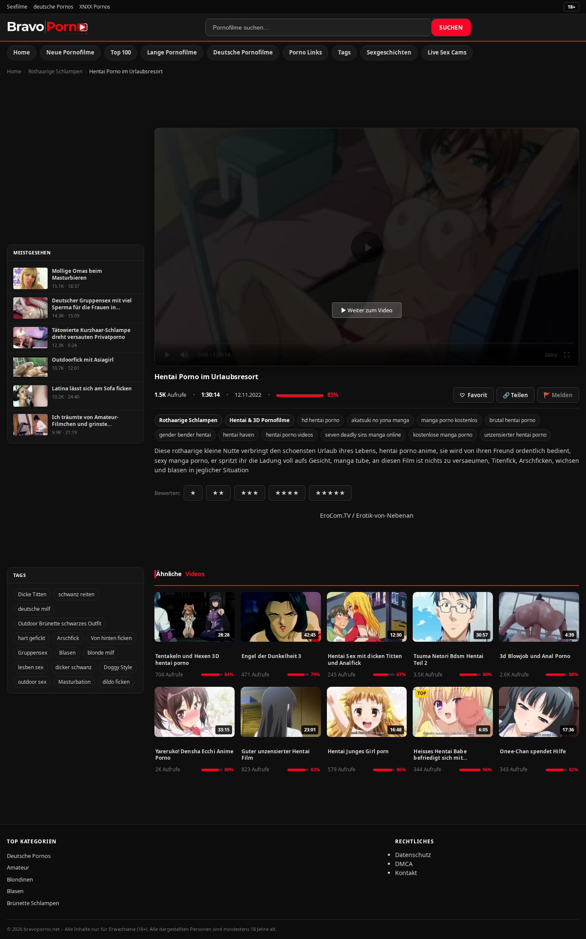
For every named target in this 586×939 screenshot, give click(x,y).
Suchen (451, 27)
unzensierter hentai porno (515, 434)
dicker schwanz (73, 667)
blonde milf (101, 652)
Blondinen (20, 879)
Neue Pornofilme (70, 52)
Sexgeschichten (389, 52)
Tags (344, 52)
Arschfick (68, 638)
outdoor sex (32, 681)
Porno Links (305, 52)
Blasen (67, 652)
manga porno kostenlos (449, 420)
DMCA (404, 864)
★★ (218, 493)
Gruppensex (32, 652)
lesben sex (30, 667)
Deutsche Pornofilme (243, 52)
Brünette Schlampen (33, 903)
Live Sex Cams (447, 52)
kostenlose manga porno (442, 434)
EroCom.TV (335, 515)
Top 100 (121, 52)
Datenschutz (413, 855)
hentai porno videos (289, 434)
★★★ (250, 493)
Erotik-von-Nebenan (385, 515)
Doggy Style (118, 667)
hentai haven (238, 434)
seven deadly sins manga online (363, 434)
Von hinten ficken (111, 638)
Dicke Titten (32, 594)
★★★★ (287, 493)
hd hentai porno (320, 420)
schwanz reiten (76, 594)
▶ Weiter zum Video (367, 310)
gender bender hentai (185, 434)
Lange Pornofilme (172, 52)
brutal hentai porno (512, 420)
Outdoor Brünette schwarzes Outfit (59, 623)
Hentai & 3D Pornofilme (260, 420)
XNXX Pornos (94, 6)
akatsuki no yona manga (380, 420)
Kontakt (406, 873)
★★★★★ (330, 493)
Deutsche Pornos (29, 856)
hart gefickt (31, 638)
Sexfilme (17, 6)
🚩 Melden (558, 395)
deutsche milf (34, 609)
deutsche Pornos (53, 6)
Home (21, 52)
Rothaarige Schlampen (55, 71)
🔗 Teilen (515, 395)
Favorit (473, 395)
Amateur (18, 867)
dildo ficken (116, 681)
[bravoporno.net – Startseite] (47, 27)
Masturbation (74, 681)
